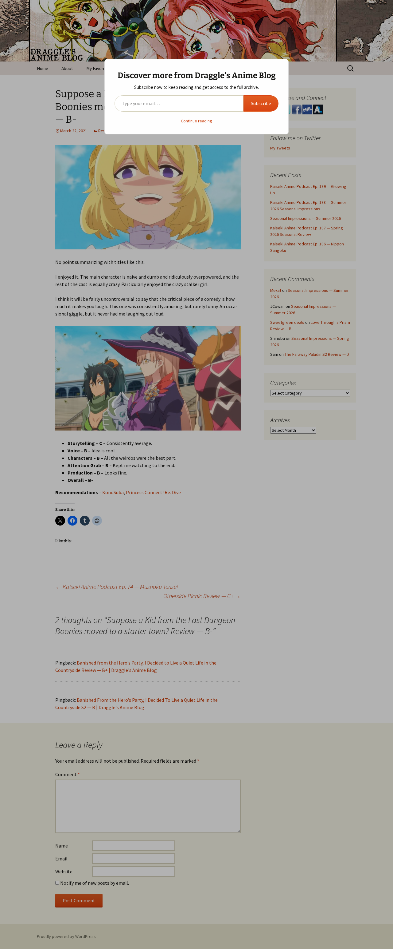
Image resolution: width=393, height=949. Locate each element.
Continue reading (196, 121)
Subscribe (261, 103)
